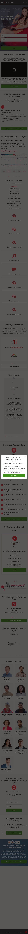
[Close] (25, 457)
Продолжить (14, 475)
